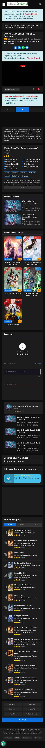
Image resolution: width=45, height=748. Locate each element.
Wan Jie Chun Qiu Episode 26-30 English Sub (30, 217)
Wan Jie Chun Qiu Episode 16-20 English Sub (30, 203)
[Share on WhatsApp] (23, 48)
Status (32, 709)
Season (31, 704)
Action (7, 173)
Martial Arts (15, 176)
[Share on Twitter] (19, 48)
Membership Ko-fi (30, 14)
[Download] (39, 89)
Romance (25, 176)
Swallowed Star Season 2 (23, 563)
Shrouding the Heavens (22, 530)
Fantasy (23, 173)
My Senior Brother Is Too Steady (25, 541)
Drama (34, 543)
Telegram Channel (33, 58)
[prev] (8, 109)
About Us (37, 737)
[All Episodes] (22, 109)
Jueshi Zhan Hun (20, 573)
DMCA (17, 737)
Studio (12, 709)
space (38, 565)
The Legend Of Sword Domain (25, 665)
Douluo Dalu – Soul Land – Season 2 (27, 639)
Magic (7, 176)
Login (39, 364)
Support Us (8, 737)
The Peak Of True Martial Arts (24, 690)
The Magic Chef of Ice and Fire (25, 678)
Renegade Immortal (21, 616)
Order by (31, 714)
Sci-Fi (33, 533)
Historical (32, 173)
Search (23, 720)
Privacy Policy (27, 737)
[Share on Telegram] (27, 48)
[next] (37, 109)
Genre (12, 704)
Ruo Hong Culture (34, 159)
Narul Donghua (9, 41)
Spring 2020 (15, 164)
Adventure (15, 173)
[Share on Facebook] (15, 48)
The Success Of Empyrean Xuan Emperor (26, 652)
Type (12, 714)
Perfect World (19, 553)
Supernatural (26, 577)
